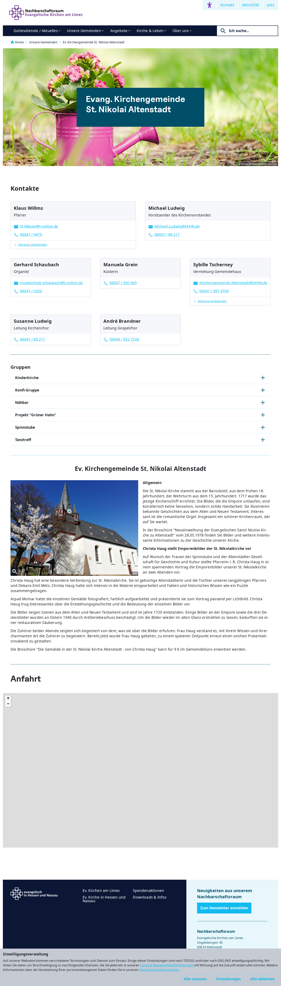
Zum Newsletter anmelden (224, 907)
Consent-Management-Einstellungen (167, 965)
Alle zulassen (195, 978)
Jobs (270, 4)
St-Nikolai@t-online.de (39, 226)
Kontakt (227, 4)
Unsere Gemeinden (84, 30)
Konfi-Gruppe (27, 390)
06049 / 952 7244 (124, 339)
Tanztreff (23, 439)
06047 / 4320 (31, 291)
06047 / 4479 (31, 234)
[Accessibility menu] (209, 5)
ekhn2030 (250, 4)
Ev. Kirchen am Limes (101, 890)
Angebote (119, 30)
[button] (73, 244)
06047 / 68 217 (167, 234)
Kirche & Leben (150, 30)
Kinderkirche (27, 377)
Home (19, 42)
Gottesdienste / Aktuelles (36, 30)
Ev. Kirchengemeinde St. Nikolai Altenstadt (93, 42)
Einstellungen (228, 978)
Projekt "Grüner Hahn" (35, 414)
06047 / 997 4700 (214, 291)
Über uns (181, 30)
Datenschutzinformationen (159, 970)
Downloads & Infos (149, 897)
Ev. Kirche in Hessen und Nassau (104, 899)
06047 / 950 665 (123, 282)
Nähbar (21, 402)
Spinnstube (25, 427)
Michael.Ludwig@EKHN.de (177, 226)
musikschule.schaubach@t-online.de (51, 282)
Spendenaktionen (148, 890)
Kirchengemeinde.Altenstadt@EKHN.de (233, 282)
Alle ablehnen (262, 978)
